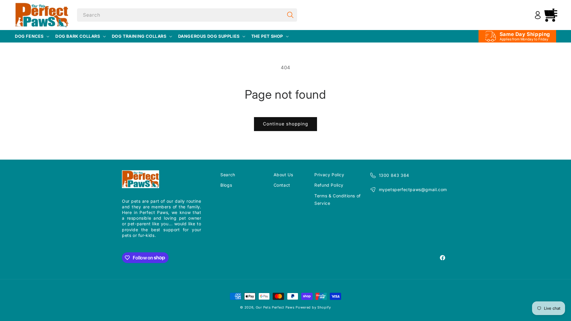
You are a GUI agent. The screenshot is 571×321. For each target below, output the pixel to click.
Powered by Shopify (313, 307)
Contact (282, 185)
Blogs (226, 185)
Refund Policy (328, 185)
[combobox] (187, 15)
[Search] (290, 14)
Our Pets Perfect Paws (275, 307)
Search (227, 174)
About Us (283, 174)
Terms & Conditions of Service (337, 199)
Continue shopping (285, 124)
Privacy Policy (329, 174)
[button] (31, 36)
